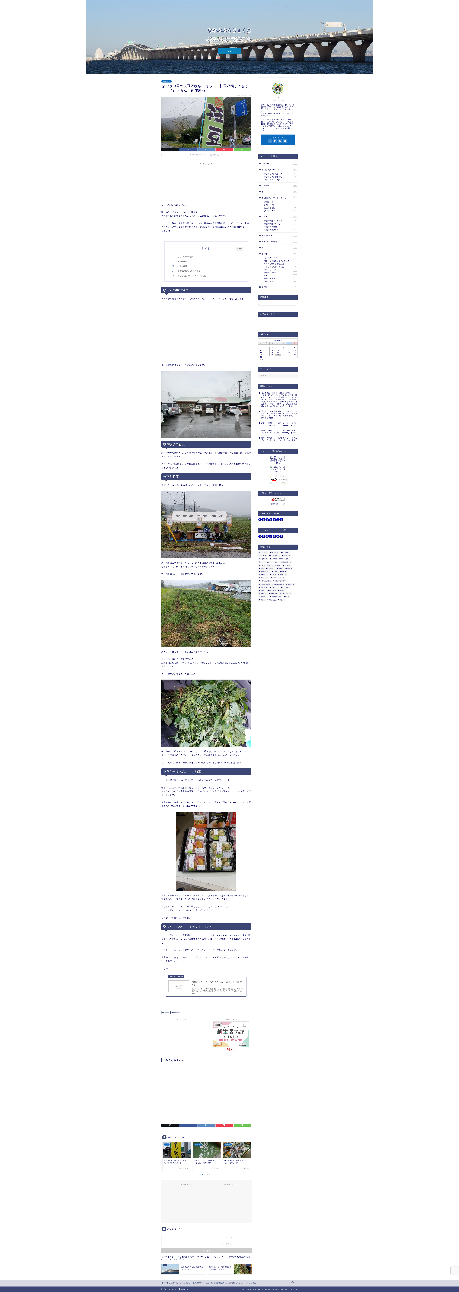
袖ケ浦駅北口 (276, 593)
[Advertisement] (206, 182)
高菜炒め (272, 600)
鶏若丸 (282, 600)
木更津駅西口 (279, 584)
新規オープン (279, 205)
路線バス (288, 593)
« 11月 (261, 359)
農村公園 (264, 597)
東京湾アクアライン (279, 170)
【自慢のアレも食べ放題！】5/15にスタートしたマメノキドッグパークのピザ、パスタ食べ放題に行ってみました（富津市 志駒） (279, 413)
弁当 (273, 574)
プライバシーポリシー (170, 1289)
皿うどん (285, 587)
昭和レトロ (264, 578)
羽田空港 (272, 590)
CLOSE (239, 248)
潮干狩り (291, 584)
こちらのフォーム (268, 128)
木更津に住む (279, 235)
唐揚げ (289, 568)
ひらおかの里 (274, 555)
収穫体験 (271, 568)
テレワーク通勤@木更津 (283, 562)
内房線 (287, 565)
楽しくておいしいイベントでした (192, 276)
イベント (279, 192)
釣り (279, 275)
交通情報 (279, 186)
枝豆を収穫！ (183, 266)
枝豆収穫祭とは (184, 261)
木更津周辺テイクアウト (280, 221)
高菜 (263, 600)
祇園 (263, 590)
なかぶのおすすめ (279, 258)
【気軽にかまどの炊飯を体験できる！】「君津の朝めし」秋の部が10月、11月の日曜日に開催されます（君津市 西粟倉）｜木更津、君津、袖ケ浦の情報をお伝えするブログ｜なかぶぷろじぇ (279, 401)
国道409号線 (265, 571)
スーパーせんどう (266, 562)
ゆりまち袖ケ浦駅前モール (279, 559)
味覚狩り (166, 1012)
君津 (281, 568)
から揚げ (285, 552)
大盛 (276, 571)
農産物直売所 (166, 81)
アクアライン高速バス (280, 174)
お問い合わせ (185, 1289)
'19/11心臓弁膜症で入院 (279, 264)
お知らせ (279, 164)
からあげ (274, 552)
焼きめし (274, 587)
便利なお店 (279, 202)
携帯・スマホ (280, 278)
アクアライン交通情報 (280, 177)
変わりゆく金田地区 (279, 242)
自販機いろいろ (279, 272)
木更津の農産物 (279, 227)
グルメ (279, 217)
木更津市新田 (265, 584)
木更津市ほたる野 (280, 581)
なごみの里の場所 (185, 257)
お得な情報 (280, 281)
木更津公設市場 (266, 581)
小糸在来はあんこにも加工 (189, 271)
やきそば (286, 555)
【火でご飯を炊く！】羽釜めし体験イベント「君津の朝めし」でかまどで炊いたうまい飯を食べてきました (279, 395)
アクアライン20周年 (279, 180)
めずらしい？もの (280, 270)
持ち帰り (283, 574)
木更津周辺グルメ (280, 230)
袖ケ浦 (264, 593)
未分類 (279, 287)
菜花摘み (283, 590)
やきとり (264, 559)
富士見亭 (264, 574)
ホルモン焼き (265, 565)
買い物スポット (280, 211)
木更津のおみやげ (278, 578)
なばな (263, 555)
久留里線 (277, 565)
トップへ (229, 51)
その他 (279, 254)
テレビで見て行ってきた (280, 267)
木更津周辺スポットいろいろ (279, 198)
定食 (284, 571)
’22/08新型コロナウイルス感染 (279, 261)
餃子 (287, 597)
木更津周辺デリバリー (279, 224)
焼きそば (264, 587)
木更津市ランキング (278, 504)
